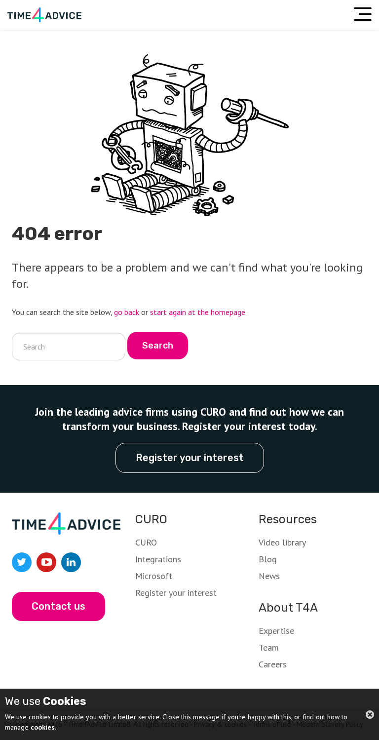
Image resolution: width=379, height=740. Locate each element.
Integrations (158, 559)
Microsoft (153, 576)
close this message (370, 714)
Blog (268, 559)
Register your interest (190, 458)
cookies (43, 727)
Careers (273, 664)
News (269, 576)
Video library (282, 542)
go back (126, 312)
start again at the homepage (197, 312)
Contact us (58, 606)
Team (269, 647)
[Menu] (363, 14)
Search (157, 345)
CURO (146, 542)
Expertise (276, 630)
